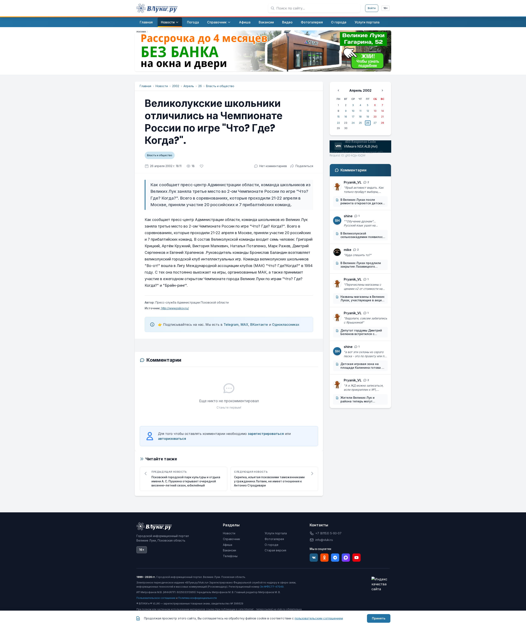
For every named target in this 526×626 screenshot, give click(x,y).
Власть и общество (220, 86)
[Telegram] (335, 557)
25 (360, 122)
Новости (162, 86)
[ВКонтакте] (314, 557)
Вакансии (229, 550)
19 (367, 116)
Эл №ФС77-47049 (272, 586)
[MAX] (346, 557)
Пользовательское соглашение (155, 597)
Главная (145, 86)
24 (353, 122)
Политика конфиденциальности (197, 597)
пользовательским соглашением (319, 618)
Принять (378, 618)
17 (353, 116)
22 (338, 122)
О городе (271, 544)
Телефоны (230, 556)
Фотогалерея (274, 539)
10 (353, 110)
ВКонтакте (259, 324)
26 (200, 86)
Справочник (231, 539)
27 (375, 122)
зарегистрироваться (266, 434)
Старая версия (275, 550)
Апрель (188, 86)
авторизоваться (172, 439)
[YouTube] (356, 557)
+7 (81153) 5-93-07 (328, 533)
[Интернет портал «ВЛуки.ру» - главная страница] (157, 8)
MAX (244, 324)
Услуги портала (276, 533)
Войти (372, 8)
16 (345, 116)
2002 (175, 86)
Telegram (231, 324)
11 (360, 110)
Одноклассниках (285, 324)
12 (368, 110)
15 (338, 116)
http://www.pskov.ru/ (174, 308)
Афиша (227, 544)
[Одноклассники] (324, 557)
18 (360, 116)
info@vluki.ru (324, 540)
